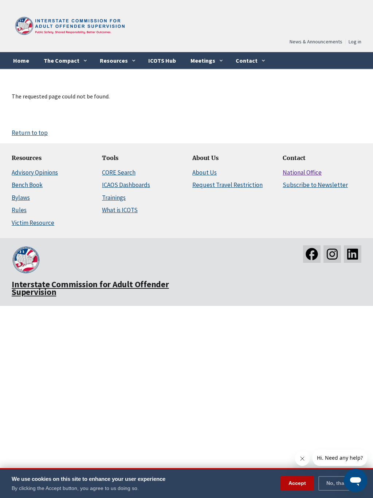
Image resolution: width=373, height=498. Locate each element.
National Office (302, 172)
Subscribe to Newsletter (315, 185)
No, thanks (339, 483)
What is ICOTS (120, 210)
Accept (297, 483)
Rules (19, 210)
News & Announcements (316, 41)
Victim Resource (33, 223)
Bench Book (27, 185)
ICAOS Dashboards (126, 185)
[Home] (69, 36)
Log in (355, 41)
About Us (204, 172)
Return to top (30, 133)
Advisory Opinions (35, 172)
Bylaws (21, 198)
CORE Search (119, 172)
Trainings (114, 198)
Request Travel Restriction (227, 185)
